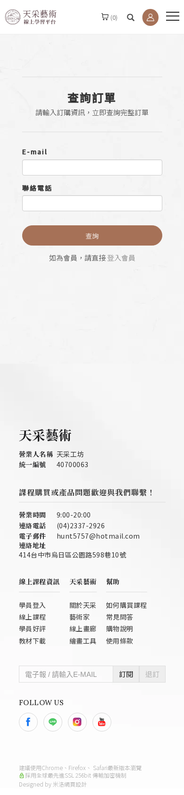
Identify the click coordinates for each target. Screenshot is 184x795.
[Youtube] (104, 722)
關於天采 (83, 605)
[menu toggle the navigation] (172, 16)
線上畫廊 (83, 628)
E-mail (35, 151)
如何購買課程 (126, 605)
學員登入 (32, 605)
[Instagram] (80, 722)
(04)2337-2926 (81, 525)
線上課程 (32, 616)
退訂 (152, 674)
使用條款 (120, 640)
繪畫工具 (83, 640)
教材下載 (32, 640)
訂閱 (126, 674)
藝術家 (79, 616)
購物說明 (120, 628)
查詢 (92, 235)
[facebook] (31, 722)
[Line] (55, 722)
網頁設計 (75, 784)
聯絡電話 (37, 187)
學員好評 (32, 628)
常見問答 (120, 616)
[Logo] (31, 16)
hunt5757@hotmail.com (98, 536)
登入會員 (121, 257)
